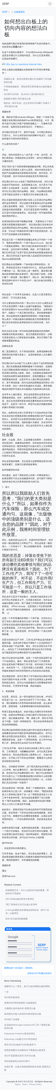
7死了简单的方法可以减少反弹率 (21, 904)
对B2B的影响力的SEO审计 (17, 1061)
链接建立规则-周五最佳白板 (17, 98)
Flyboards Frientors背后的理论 (19, 1033)
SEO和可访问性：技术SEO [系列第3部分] (24, 94)
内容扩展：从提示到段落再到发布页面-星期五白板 (27, 1068)
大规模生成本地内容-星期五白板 (20, 1008)
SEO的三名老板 (11, 1019)
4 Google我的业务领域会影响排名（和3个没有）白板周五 (27, 912)
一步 (6, 991)
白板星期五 (19, 11)
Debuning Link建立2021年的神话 (20, 1039)
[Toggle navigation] (50, 3)
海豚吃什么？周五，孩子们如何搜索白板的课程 (27, 986)
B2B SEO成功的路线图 (16, 918)
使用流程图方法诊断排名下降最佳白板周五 (25, 1050)
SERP (5, 3)
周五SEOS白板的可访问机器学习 (20, 1044)
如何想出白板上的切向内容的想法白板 (22, 1013)
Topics (17, 1084)
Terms (24, 1084)
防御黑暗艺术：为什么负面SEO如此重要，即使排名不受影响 (27, 892)
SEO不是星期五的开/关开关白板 (19, 1055)
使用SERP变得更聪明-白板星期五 (20, 1002)
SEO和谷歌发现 (11, 997)
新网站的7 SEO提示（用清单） (19, 968)
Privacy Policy (35, 1084)
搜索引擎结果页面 (25, 1081)
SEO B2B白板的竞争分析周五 (19, 899)
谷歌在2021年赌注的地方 (39, 973)
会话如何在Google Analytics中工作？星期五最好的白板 (27, 1026)
